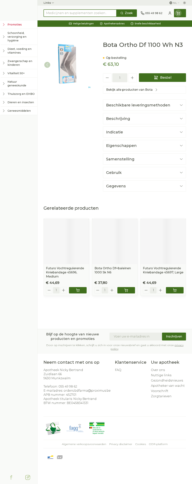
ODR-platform (158, 444)
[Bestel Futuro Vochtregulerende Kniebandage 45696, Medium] (78, 290)
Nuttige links (161, 375)
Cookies (140, 444)
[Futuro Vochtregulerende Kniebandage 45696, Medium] (66, 241)
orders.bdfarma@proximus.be (87, 390)
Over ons (158, 370)
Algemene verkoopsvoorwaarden (84, 444)
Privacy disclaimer (120, 444)
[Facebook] (11, 477)
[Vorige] (47, 65)
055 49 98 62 (67, 386)
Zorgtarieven (161, 396)
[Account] (170, 13)
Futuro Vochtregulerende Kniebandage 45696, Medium (65, 272)
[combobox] (80, 13)
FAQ (118, 370)
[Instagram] (28, 477)
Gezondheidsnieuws (167, 380)
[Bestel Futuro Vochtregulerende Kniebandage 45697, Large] (175, 290)
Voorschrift (159, 391)
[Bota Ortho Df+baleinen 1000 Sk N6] (114, 241)
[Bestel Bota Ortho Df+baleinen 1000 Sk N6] (126, 290)
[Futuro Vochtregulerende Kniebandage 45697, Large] (163, 241)
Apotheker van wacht (168, 385)
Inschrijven (174, 336)
